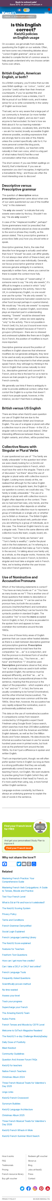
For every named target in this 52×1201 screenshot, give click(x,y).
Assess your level (11, 995)
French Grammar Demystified (16, 925)
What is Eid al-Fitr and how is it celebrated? (23, 902)
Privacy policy (9, 1199)
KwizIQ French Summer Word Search (21, 1136)
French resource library (13, 1174)
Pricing (5, 1169)
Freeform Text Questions (14, 954)
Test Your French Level (13, 896)
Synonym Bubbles (11, 1103)
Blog (30, 1165)
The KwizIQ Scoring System (16, 908)
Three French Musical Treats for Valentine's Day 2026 (24, 1123)
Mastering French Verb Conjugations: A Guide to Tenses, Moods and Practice (25, 889)
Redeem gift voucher (38, 1156)
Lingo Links (7, 1092)
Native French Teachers (14, 1071)
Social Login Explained (13, 931)
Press (30, 1174)
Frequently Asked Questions (16, 978)
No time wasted (10, 989)
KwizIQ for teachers (12, 1065)
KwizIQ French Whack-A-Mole (17, 1130)
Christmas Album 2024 (13, 1077)
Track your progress (12, 1001)
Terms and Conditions (13, 920)
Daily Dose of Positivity (14, 1042)
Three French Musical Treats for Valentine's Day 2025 (24, 1084)
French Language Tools (14, 972)
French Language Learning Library (19, 937)
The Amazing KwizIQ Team (16, 1013)
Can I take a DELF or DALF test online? (21, 966)
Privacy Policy (9, 914)
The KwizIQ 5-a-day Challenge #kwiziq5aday (24, 1036)
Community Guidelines (13, 1053)
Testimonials (7, 1165)
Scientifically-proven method (16, 984)
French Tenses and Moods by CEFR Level (23, 1024)
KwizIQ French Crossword (15, 1097)
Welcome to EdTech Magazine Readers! (22, 1030)
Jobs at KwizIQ (35, 1169)
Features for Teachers (13, 949)
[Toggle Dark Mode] (26, 10)
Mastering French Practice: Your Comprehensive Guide (18, 880)
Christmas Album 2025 (13, 1115)
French (7, 17)
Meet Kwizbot (9, 1048)
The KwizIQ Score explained (16, 943)
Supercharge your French (15, 1007)
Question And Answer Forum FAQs (19, 1059)
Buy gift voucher (9, 1178)
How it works (8, 1156)
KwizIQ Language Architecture (17, 1109)
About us (32, 1161)
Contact (31, 1178)
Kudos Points (8, 1018)
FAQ (4, 1161)
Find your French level (18, 848)
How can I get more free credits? (18, 960)
